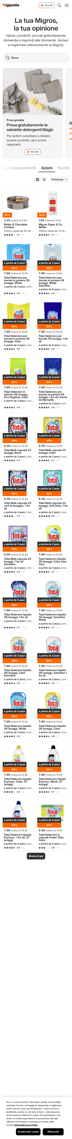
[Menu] (66, 5)
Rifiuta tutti (53, 1131)
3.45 (15, 220)
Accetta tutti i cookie (28, 1131)
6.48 (16, 445)
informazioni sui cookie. (26, 1125)
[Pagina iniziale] (11, 5)
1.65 (50, 220)
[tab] (47, 168)
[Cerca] (59, 5)
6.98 (50, 830)
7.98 (16, 273)
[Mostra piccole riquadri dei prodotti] (37, 179)
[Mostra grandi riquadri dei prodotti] (44, 179)
